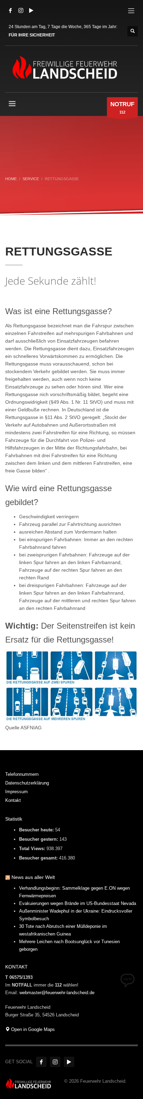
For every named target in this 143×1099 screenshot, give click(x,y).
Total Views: (33, 848)
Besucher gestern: (39, 839)
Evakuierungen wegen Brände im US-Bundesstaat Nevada (77, 903)
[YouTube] (31, 10)
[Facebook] (10, 10)
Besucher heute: (37, 829)
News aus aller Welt (33, 877)
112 (122, 107)
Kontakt (13, 800)
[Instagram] (21, 10)
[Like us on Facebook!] (41, 1062)
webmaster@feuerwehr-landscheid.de (56, 992)
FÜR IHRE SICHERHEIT (32, 35)
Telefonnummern (22, 774)
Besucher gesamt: (39, 858)
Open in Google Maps (32, 1029)
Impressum (16, 791)
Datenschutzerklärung (27, 783)
